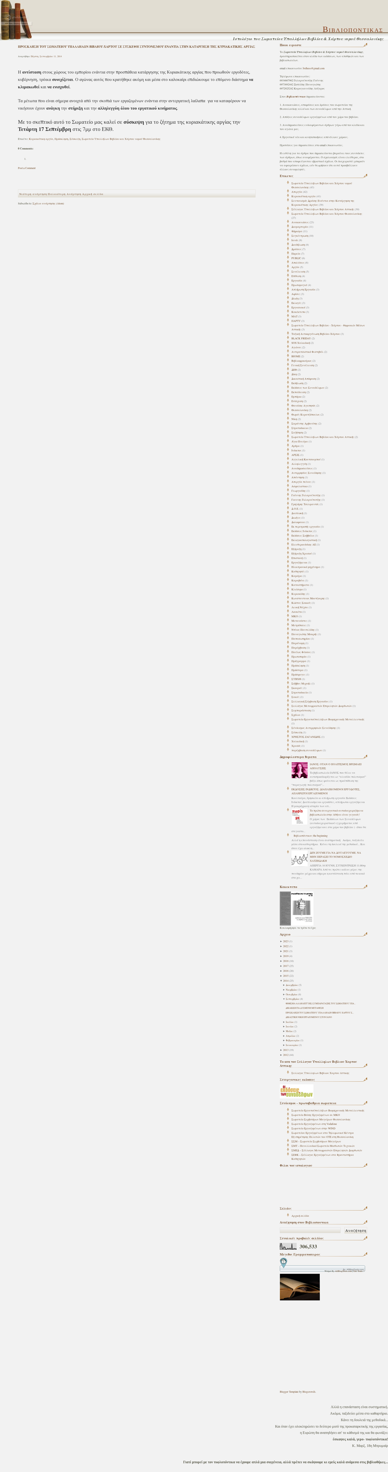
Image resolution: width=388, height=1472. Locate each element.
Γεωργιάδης (298, 490)
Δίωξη (295, 298)
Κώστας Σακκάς (301, 602)
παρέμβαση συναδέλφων (306, 750)
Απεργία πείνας (301, 481)
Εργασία (296, 280)
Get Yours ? (359, 1271)
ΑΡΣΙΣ (295, 455)
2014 (286, 980)
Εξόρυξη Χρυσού (301, 553)
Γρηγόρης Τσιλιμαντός (305, 504)
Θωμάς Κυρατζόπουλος (305, 414)
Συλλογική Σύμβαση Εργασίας (310, 701)
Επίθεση (296, 276)
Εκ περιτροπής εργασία (305, 526)
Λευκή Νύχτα (299, 607)
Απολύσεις (297, 262)
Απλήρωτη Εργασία (303, 289)
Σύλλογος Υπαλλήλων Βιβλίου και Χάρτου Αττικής (322, 209)
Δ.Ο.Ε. (295, 508)
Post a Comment (26, 168)
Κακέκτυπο (298, 312)
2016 (286, 970)
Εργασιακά (298, 307)
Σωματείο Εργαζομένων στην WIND (313, 1128)
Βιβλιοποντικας (353, 29)
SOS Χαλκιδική (300, 342)
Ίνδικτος (296, 450)
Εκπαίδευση (298, 392)
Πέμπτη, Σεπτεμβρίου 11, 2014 (46, 56)
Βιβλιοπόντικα (296, 96)
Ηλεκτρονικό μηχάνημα (305, 567)
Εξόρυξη (296, 549)
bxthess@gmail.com (313, 68)
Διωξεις (296, 517)
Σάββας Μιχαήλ (301, 683)
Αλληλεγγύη (299, 463)
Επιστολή (297, 558)
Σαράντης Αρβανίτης (304, 423)
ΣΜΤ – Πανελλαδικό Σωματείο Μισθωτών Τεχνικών (323, 1145)
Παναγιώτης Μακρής (304, 634)
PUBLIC (296, 258)
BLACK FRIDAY (301, 338)
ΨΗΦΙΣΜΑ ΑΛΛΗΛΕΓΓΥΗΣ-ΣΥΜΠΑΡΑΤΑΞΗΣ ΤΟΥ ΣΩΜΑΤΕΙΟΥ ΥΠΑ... (320, 1003)
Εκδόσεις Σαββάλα (302, 535)
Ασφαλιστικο (299, 486)
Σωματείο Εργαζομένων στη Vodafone (314, 1124)
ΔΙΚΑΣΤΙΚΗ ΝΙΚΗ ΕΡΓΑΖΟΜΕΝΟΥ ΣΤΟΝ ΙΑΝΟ (309, 1017)
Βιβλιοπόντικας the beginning (311, 835)
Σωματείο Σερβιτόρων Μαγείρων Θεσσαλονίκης (321, 1119)
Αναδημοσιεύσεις (302, 468)
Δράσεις (296, 249)
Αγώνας (296, 347)
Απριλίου (290, 1035)
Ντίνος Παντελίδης (303, 629)
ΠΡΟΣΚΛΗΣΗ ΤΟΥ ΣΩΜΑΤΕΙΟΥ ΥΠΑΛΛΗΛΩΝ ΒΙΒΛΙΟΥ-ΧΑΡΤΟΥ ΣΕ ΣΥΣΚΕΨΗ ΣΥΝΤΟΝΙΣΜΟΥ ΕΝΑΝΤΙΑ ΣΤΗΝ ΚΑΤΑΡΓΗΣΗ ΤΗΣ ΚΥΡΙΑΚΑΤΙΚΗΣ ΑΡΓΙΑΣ (136, 46)
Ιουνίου (290, 1026)
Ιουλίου (290, 1022)
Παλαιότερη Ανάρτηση (64, 194)
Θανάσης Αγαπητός (303, 405)
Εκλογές (296, 303)
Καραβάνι (297, 580)
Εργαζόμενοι (299, 562)
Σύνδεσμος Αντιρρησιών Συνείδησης (313, 728)
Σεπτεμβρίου (292, 998)
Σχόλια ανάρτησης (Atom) (48, 203)
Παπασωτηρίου (300, 638)
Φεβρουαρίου (293, 1040)
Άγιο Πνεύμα (299, 441)
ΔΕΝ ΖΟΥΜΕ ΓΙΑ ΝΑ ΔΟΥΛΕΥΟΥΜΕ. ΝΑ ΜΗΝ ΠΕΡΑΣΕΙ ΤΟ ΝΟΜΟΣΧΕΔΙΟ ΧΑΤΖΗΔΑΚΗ (335, 856)
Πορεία (295, 253)
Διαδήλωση (298, 244)
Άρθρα (295, 446)
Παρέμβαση (298, 647)
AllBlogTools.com (343, 1271)
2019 (286, 956)
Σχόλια (295, 715)
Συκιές (295, 697)
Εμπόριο (296, 396)
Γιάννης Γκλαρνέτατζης (306, 495)
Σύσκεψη (296, 732)
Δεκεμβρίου (292, 985)
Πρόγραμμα (298, 661)
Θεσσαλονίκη (299, 410)
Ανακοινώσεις (300, 222)
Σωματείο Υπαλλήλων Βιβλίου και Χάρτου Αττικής (322, 437)
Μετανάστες (299, 620)
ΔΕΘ (294, 369)
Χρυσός (296, 745)
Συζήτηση (297, 432)
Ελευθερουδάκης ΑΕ (303, 544)
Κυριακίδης (298, 593)
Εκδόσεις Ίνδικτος (302, 531)
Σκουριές (296, 688)
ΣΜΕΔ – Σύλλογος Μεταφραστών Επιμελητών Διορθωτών (326, 1150)
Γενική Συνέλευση (302, 365)
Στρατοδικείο (299, 692)
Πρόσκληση (298, 665)
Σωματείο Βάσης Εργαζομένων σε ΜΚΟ (315, 1115)
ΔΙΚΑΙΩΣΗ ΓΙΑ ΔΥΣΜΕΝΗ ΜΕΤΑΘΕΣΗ (305, 1008)
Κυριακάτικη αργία (303, 196)
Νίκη (294, 419)
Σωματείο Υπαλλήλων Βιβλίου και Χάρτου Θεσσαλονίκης (326, 213)
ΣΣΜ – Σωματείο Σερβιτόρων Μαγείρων (316, 1141)
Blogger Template (289, 1391)
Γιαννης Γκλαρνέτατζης (306, 499)
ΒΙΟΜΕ (295, 356)
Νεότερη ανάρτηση (33, 194)
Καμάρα (296, 576)
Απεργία (296, 191)
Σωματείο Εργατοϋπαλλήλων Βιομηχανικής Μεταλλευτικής (327, 719)
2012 (286, 1054)
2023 (286, 941)
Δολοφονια (298, 522)
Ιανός (294, 240)
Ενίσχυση (297, 401)
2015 (286, 975)
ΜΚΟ (294, 616)
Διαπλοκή (297, 513)
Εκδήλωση (297, 383)
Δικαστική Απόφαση (303, 378)
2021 (286, 951)
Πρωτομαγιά (299, 285)
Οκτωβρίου (292, 994)
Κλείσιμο (297, 589)
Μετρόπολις (298, 625)
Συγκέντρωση (299, 235)
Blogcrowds (308, 1391)
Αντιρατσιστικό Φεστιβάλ (307, 351)
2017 (286, 966)
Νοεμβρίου (291, 989)
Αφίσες (295, 294)
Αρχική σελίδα (300, 1215)
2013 (286, 1050)
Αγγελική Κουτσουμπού (306, 459)
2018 (286, 961)
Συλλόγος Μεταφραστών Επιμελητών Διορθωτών (321, 706)
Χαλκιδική (297, 741)
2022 (286, 946)
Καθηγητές (298, 571)
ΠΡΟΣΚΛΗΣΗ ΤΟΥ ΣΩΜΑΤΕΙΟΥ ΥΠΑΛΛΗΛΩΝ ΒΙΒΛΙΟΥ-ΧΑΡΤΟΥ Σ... (320, 1012)
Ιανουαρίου (292, 1045)
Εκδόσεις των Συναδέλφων (307, 387)
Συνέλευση (298, 271)
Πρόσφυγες (298, 674)
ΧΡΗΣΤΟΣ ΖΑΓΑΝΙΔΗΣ (306, 736)
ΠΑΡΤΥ (296, 321)
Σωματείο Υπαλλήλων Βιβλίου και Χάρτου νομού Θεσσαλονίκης (121, 139)
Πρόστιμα (297, 670)
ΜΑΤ (294, 316)
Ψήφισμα (296, 231)
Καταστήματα (300, 585)
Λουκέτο (296, 611)
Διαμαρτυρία (299, 226)
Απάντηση (297, 477)
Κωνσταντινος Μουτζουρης (308, 598)
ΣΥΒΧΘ (296, 679)
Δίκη (294, 374)
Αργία (295, 267)
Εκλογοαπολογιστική (304, 540)
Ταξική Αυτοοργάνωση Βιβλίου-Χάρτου (315, 334)
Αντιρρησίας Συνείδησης (306, 472)
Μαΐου (289, 1031)
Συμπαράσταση (301, 710)
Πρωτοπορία (299, 656)
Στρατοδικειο (299, 428)
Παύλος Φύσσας (301, 652)
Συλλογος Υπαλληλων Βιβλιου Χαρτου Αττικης (320, 1073)
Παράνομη (297, 643)
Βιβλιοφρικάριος (301, 360)
